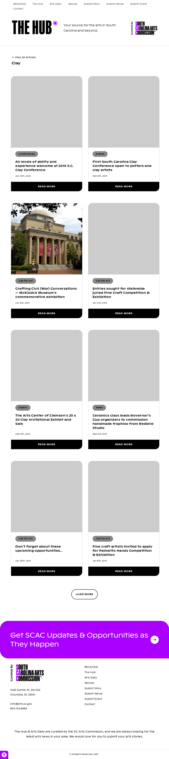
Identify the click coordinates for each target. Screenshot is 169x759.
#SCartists (19, 3)
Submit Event (138, 3)
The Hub (38, 3)
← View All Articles (24, 57)
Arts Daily (56, 3)
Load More (84, 594)
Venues (72, 3)
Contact (18, 8)
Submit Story (92, 3)
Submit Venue (115, 3)
